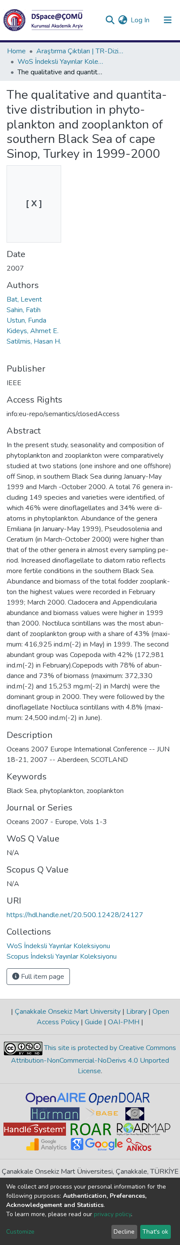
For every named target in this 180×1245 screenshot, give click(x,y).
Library (137, 1011)
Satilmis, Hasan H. (34, 341)
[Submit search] (109, 20)
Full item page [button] (41, 976)
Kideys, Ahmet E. (33, 331)
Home (16, 51)
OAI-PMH (123, 1022)
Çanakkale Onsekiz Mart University (67, 1011)
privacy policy (112, 1214)
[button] (122, 20)
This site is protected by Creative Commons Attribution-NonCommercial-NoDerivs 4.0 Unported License (93, 1059)
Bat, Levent (24, 299)
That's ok (155, 1232)
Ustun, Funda (26, 320)
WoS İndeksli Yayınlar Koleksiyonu (61, 61)
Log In (140, 20)
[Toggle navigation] (168, 20)
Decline (124, 1232)
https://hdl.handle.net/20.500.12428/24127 (75, 915)
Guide (93, 1022)
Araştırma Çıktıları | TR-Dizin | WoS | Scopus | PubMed (80, 51)
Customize (20, 1232)
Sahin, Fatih (24, 310)
